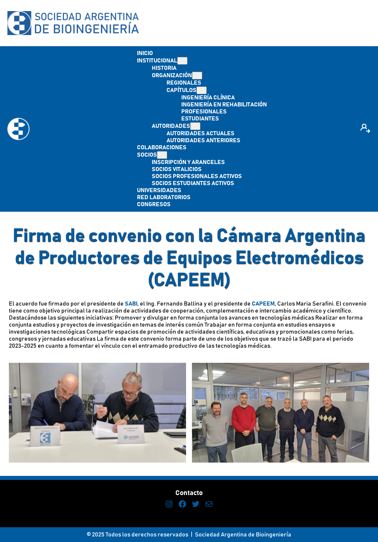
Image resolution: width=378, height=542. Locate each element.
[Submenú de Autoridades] (195, 126)
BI (134, 304)
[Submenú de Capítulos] (201, 90)
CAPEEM (263, 304)
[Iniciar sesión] (365, 128)
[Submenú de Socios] (162, 155)
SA (128, 304)
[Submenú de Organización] (197, 75)
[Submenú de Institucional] (182, 61)
